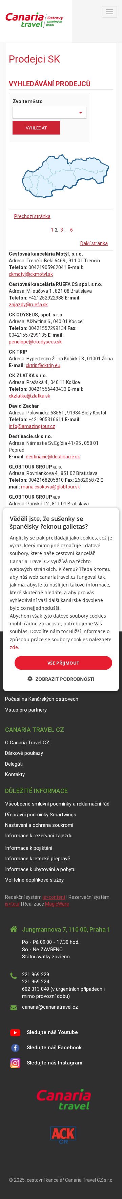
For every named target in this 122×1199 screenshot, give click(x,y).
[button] (61, 679)
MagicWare (57, 904)
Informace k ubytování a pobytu (40, 869)
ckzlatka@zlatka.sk (29, 396)
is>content (54, 897)
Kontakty (15, 774)
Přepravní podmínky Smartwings (40, 815)
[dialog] (61, 599)
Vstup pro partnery (26, 710)
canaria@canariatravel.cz (50, 1007)
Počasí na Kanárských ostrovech (41, 699)
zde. (14, 647)
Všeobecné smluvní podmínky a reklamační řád (57, 804)
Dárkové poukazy (24, 753)
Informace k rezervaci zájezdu (39, 836)
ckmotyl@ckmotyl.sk (31, 274)
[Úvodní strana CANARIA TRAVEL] (36, 21)
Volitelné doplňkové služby (34, 880)
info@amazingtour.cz (32, 426)
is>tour (12, 904)
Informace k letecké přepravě (37, 859)
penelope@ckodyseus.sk (35, 341)
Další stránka (94, 243)
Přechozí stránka (32, 216)
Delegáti (14, 764)
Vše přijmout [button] (63, 663)
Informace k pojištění (28, 848)
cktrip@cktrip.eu (43, 365)
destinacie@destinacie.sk (53, 456)
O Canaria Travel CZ (27, 743)
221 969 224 (35, 982)
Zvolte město (28, 101)
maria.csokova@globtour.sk (50, 486)
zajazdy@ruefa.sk (28, 304)
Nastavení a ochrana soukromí (39, 825)
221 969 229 (35, 975)
